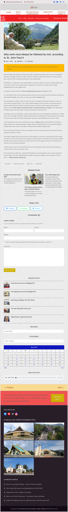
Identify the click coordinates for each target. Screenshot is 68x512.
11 (8, 359)
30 (51, 364)
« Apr (5, 368)
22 (42, 362)
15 (42, 359)
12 (16, 359)
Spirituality (30, 61)
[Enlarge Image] (31, 36)
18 (8, 362)
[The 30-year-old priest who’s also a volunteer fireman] (34, 179)
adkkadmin (20, 61)
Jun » (62, 368)
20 (25, 362)
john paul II (8, 163)
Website (6, 234)
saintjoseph (38, 163)
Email (37, 227)
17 (59, 359)
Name (6, 227)
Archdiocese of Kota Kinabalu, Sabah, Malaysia (33, 508)
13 (25, 359)
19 (16, 362)
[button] (10, 208)
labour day (30, 163)
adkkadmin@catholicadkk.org (14, 2)
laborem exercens (19, 163)
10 (59, 356)
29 (42, 364)
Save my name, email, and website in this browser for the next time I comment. (28, 242)
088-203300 (30, 2)
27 (25, 364)
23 (51, 362)
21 (34, 362)
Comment (7, 246)
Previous (9, 388)
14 (34, 359)
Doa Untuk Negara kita (52, 175)
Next (60, 388)
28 (34, 364)
